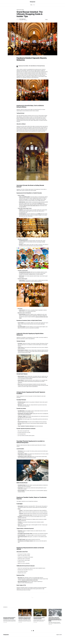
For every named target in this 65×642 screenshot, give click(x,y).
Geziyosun (32, 1)
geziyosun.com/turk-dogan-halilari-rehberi (30, 205)
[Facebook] (33, 630)
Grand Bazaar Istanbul (20, 9)
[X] (31, 630)
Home (31, 4)
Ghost (57, 634)
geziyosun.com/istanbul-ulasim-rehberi (25, 515)
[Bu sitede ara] (34, 5)
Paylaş (46, 19)
